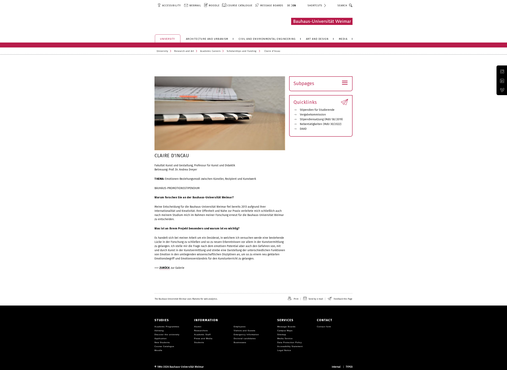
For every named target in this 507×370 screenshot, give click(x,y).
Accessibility (171, 5)
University (162, 51)
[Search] (350, 5)
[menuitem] (169, 5)
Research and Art (184, 51)
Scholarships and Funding (241, 51)
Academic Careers (210, 51)
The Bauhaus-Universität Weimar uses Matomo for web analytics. (186, 299)
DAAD (303, 129)
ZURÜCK (164, 268)
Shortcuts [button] (315, 5)
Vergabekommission (313, 114)
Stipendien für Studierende (317, 110)
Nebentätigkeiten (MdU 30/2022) (320, 124)
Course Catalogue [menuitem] (240, 5)
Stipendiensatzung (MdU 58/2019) (321, 119)
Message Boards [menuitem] (271, 5)
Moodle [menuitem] (214, 5)
